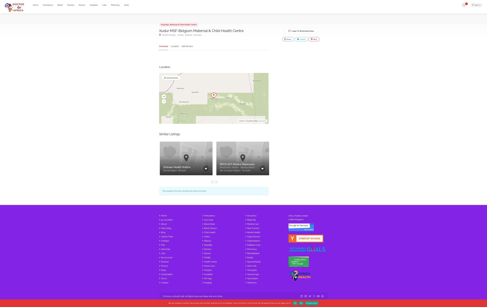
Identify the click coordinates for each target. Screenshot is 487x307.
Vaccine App (253, 274)
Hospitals (94, 5)
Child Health (209, 232)
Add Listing (166, 228)
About (164, 224)
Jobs (163, 253)
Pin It (315, 39)
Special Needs (254, 262)
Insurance (251, 215)
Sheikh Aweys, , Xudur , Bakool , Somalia (181, 35)
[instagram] (314, 296)
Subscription (167, 274)
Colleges (165, 241)
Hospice (208, 270)
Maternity (251, 220)
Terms (164, 278)
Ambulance (48, 5)
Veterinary (252, 282)
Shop (126, 5)
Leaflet (241, 121)
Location (175, 46)
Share (288, 39)
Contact (164, 282)
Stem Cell (251, 266)
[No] (484, 303)
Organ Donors (253, 236)
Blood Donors (210, 228)
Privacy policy (311, 303)
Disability (208, 245)
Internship (165, 249)
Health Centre (210, 262)
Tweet (302, 39)
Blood (60, 5)
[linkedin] (301, 296)
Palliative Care (253, 245)
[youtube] (318, 296)
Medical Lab (253, 224)
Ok (295, 303)
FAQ (163, 245)
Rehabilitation (253, 253)
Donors (82, 5)
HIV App (208, 278)
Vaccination (252, 278)
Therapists (252, 270)
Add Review (187, 46)
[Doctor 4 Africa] (15, 7)
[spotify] (322, 296)
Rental (250, 257)
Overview (163, 46)
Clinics (207, 236)
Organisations (253, 241)
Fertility (207, 257)
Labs (104, 5)
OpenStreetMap (252, 121)
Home (35, 5)
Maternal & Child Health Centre (183, 25)
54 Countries (167, 220)
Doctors (70, 5)
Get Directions (172, 78)
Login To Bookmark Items (303, 31)
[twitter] (309, 296)
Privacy (164, 266)
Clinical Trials (167, 236)
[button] (164, 96)
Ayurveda (208, 220)
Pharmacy (115, 5)
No (301, 303)
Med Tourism (253, 228)
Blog (163, 232)
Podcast (165, 262)
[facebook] (305, 296)
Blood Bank (209, 224)
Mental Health (253, 232)
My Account (166, 257)
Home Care (209, 266)
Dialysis (207, 241)
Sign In (477, 5)
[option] (186, 160)
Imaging (208, 282)
